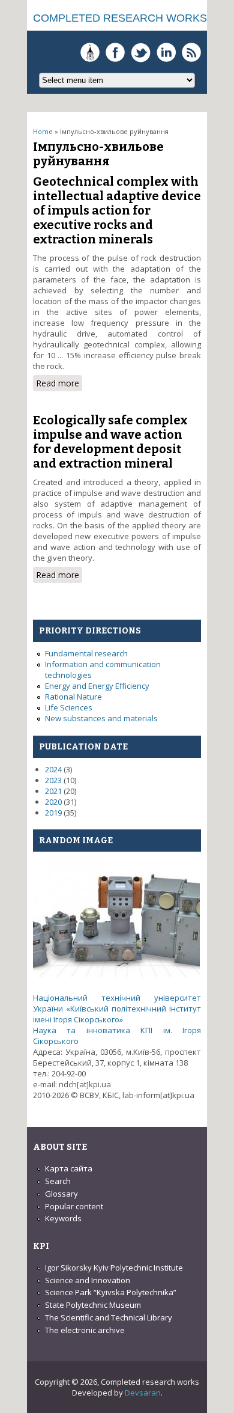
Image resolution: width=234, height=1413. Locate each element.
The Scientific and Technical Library (108, 1317)
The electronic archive (85, 1330)
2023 (53, 780)
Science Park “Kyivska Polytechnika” (110, 1292)
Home (43, 131)
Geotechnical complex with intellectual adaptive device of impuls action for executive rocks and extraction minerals (117, 210)
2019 (53, 812)
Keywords (63, 1218)
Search (58, 1181)
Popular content (74, 1206)
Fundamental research (86, 653)
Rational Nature (73, 696)
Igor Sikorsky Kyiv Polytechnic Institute (114, 1267)
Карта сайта (68, 1168)
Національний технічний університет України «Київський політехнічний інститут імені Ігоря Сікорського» (117, 1008)
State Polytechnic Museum (93, 1304)
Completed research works (120, 18)
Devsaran (143, 1392)
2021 (53, 791)
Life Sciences (68, 707)
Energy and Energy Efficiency (97, 685)
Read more (59, 384)
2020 (53, 801)
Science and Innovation (87, 1280)
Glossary (61, 1193)
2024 (53, 769)
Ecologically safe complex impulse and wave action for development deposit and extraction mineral (110, 442)
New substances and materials (101, 718)
